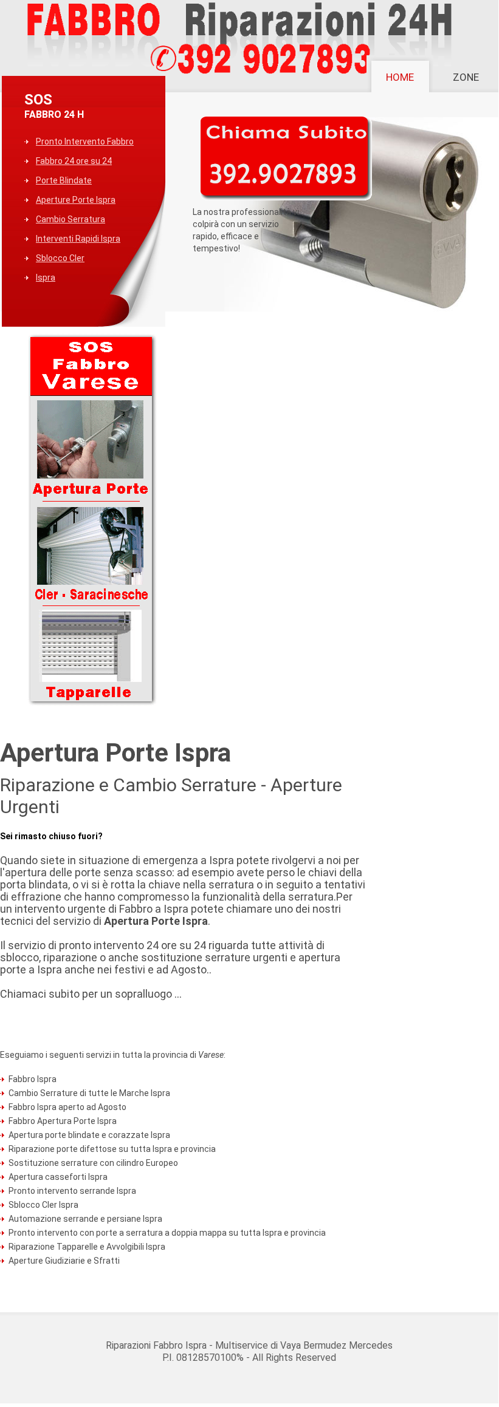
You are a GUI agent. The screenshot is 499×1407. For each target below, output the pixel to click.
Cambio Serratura (70, 219)
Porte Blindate (64, 180)
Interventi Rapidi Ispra (78, 239)
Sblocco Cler (60, 258)
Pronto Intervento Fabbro (85, 141)
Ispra (45, 277)
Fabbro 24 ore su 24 (74, 161)
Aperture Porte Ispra (75, 200)
